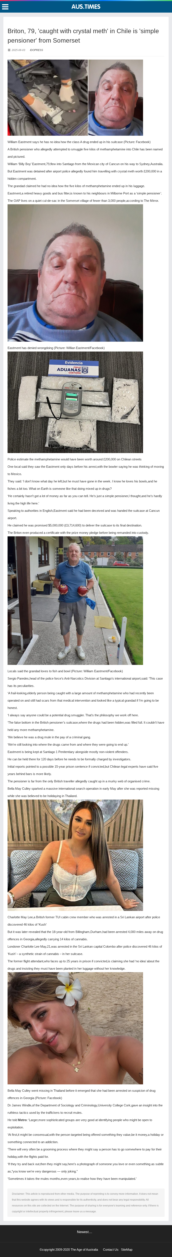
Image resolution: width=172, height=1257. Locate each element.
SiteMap (126, 1249)
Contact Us (111, 1249)
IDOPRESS (36, 50)
